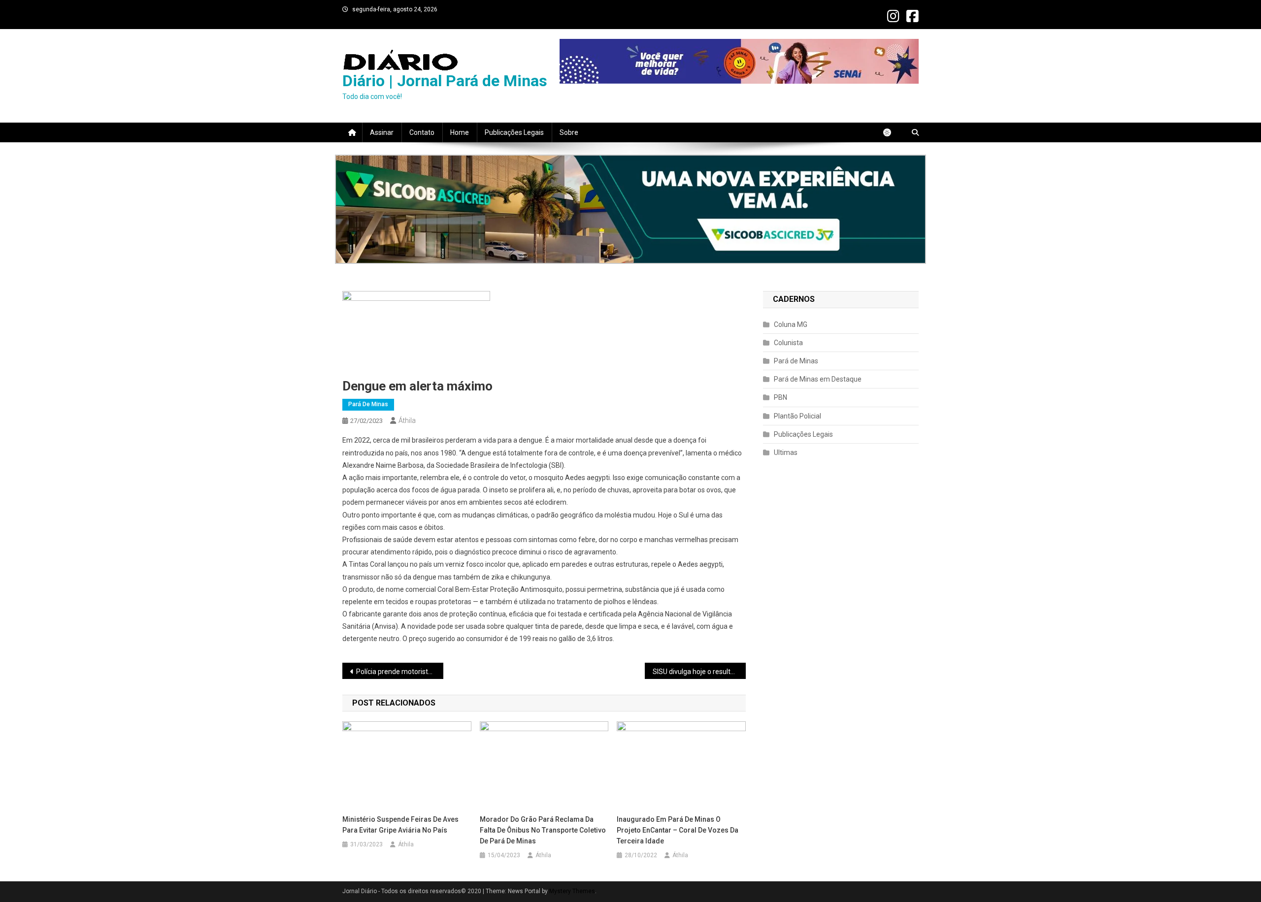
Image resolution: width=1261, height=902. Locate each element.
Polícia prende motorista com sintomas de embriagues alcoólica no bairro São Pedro (399, 672)
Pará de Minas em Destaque (818, 379)
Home (459, 132)
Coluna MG (790, 324)
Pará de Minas (368, 404)
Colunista (788, 343)
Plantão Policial (797, 416)
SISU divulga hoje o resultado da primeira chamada (699, 672)
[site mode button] (892, 132)
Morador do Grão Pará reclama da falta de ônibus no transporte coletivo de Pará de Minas (543, 830)
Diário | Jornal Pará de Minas (444, 80)
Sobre (569, 132)
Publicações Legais (514, 132)
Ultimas (785, 452)
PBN (780, 397)
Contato (421, 132)
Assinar (382, 132)
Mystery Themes (572, 891)
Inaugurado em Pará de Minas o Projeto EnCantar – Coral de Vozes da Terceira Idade (677, 830)
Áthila (407, 420)
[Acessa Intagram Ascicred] (630, 209)
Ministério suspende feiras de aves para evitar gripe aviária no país (400, 824)
